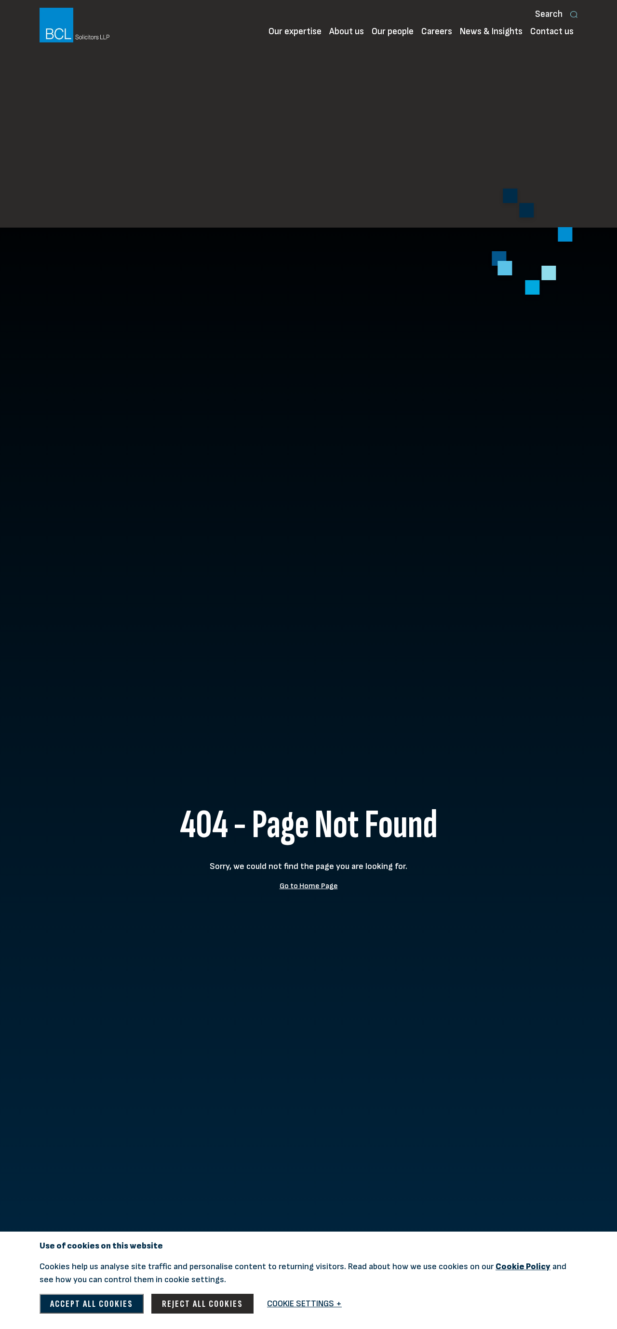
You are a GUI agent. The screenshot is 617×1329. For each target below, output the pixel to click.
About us (346, 31)
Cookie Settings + (304, 1304)
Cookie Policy (523, 1266)
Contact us (552, 31)
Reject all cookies (202, 1304)
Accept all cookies (91, 1304)
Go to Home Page (309, 886)
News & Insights (491, 31)
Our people (393, 31)
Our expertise (295, 31)
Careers (436, 31)
